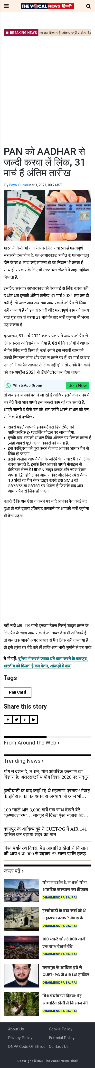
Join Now (78, 385)
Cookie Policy (60, 1029)
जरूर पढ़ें (12, 871)
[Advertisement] (47, 88)
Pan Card (17, 692)
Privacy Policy (20, 1038)
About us (16, 1029)
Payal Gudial (18, 185)
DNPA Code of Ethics (26, 1046)
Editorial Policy (62, 1038)
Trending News (22, 761)
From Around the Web (30, 743)
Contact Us (58, 1046)
